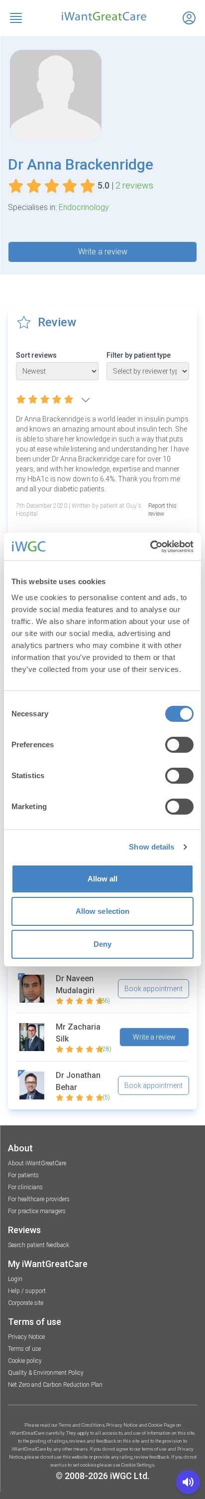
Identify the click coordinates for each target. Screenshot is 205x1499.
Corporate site (25, 1302)
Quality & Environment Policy (46, 1372)
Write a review (102, 251)
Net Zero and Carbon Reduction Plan (55, 1384)
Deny (102, 944)
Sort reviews (36, 355)
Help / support (27, 1290)
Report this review (162, 509)
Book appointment (153, 989)
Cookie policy (25, 1360)
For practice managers (37, 1211)
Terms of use (24, 1348)
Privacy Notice (26, 1336)
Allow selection (103, 911)
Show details (151, 847)
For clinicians (25, 1187)
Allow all (103, 878)
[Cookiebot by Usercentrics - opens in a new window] (150, 546)
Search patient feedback (38, 1245)
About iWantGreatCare (37, 1163)
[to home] (102, 16)
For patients (23, 1175)
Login (15, 1279)
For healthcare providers (39, 1199)
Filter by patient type (138, 355)
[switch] (179, 745)
